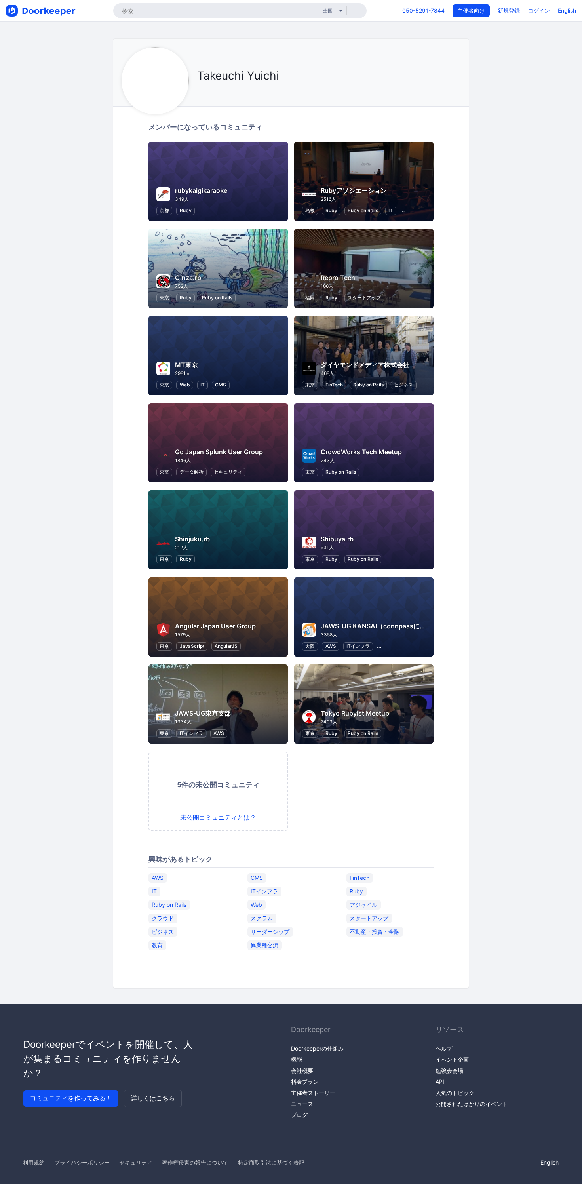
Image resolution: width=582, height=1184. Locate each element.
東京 (164, 298)
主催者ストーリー (313, 1092)
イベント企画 (452, 1059)
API (440, 1081)
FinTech (334, 385)
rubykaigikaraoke (201, 190)
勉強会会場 (449, 1070)
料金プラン (305, 1081)
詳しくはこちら (153, 1098)
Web (185, 385)
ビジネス (403, 385)
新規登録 (509, 10)
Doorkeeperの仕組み (317, 1048)
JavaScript (192, 646)
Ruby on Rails (363, 210)
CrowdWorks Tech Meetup (361, 452)
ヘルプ (444, 1048)
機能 (296, 1059)
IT (390, 210)
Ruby (186, 210)
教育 (157, 945)
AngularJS (226, 646)
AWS (330, 646)
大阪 (310, 646)
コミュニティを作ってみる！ (71, 1098)
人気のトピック (455, 1092)
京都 (164, 210)
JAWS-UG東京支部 (203, 713)
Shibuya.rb (337, 539)
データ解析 (192, 472)
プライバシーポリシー (82, 1162)
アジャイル (363, 904)
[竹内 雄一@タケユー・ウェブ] (199, 93)
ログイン (539, 10)
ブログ (299, 1115)
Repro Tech (338, 278)
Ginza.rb (188, 278)
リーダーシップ (270, 931)
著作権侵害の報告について (195, 1162)
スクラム (262, 918)
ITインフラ (358, 646)
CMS (220, 385)
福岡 (310, 298)
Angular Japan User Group (215, 626)
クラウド (163, 918)
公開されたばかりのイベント (472, 1103)
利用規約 (34, 1162)
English (567, 10)
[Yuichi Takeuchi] (209, 93)
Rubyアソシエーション (354, 190)
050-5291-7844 (423, 10)
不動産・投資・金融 (374, 931)
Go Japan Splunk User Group (219, 452)
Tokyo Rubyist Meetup (355, 713)
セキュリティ (228, 472)
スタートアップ (364, 298)
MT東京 (186, 365)
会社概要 (302, 1070)
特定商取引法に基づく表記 (271, 1162)
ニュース (302, 1103)
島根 (310, 210)
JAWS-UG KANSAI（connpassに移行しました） (392, 626)
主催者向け (471, 10)
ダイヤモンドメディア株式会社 (365, 365)
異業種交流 (264, 945)
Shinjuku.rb (192, 539)
